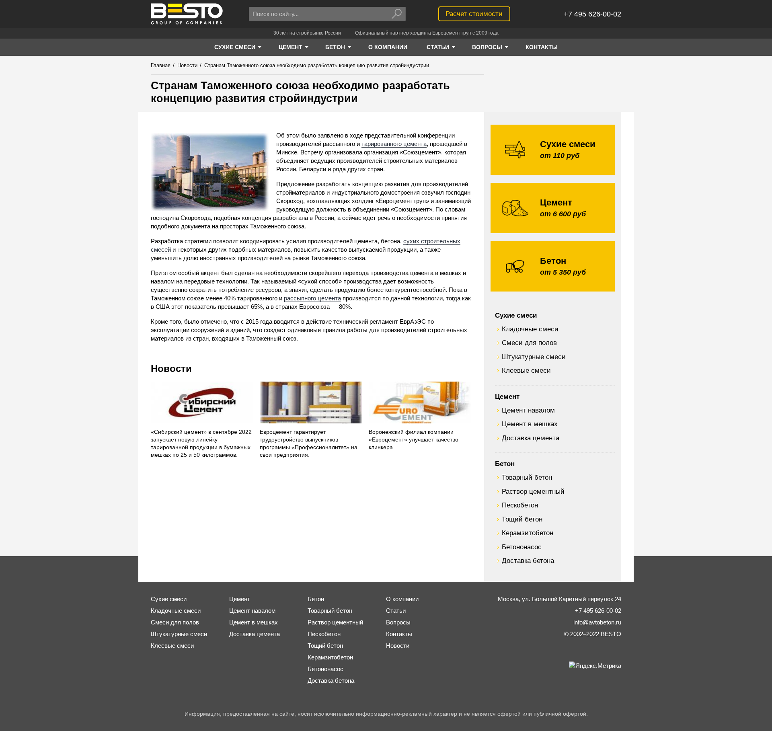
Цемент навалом (528, 410)
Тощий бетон (522, 519)
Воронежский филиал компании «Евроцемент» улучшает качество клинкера (413, 439)
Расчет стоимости (474, 13)
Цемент (507, 396)
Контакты (399, 633)
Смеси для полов (529, 342)
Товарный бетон (527, 477)
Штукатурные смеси (534, 356)
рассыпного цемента (312, 298)
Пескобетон (520, 505)
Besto (187, 14)
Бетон (505, 463)
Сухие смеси (516, 315)
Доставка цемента (530, 437)
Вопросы (398, 622)
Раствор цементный (533, 491)
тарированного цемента (394, 143)
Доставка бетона (528, 560)
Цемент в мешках (530, 423)
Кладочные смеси (530, 329)
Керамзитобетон (527, 532)
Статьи (396, 610)
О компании (402, 598)
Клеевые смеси (526, 370)
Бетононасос (522, 546)
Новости (171, 368)
